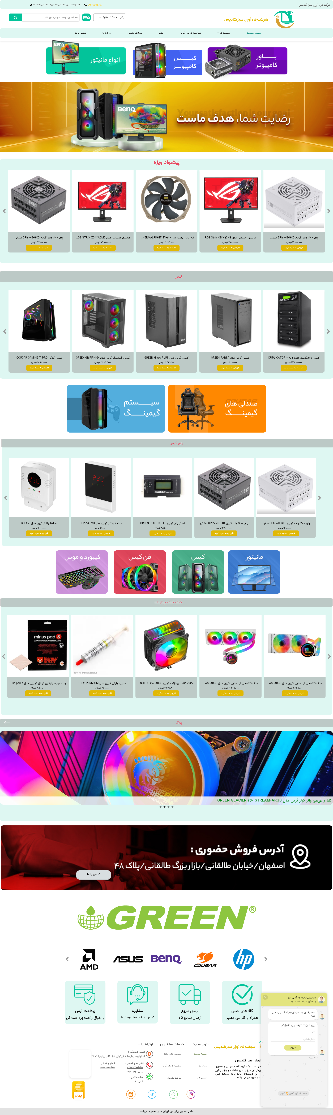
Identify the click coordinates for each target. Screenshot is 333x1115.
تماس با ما (80, 33)
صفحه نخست (254, 33)
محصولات (225, 33)
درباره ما (106, 33)
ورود (115, 17)
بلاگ (161, 33)
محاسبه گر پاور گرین (190, 33)
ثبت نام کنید (105, 17)
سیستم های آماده (172, 1054)
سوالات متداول (135, 33)
